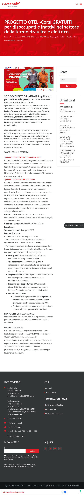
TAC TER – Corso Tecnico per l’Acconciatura (66, 118)
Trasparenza (50, 392)
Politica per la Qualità (54, 405)
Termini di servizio (20, 466)
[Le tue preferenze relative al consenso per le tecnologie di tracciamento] (80, 491)
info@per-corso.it (15, 423)
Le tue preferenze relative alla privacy (44, 492)
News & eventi (15, 37)
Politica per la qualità (54, 413)
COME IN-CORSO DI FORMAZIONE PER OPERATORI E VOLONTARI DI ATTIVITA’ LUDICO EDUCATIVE (67, 156)
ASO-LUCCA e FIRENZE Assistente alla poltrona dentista (67, 128)
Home (6, 37)
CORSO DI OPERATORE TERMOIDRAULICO (23, 157)
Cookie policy (50, 409)
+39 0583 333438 (14, 418)
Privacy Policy (32, 456)
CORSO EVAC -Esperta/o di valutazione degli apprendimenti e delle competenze (67, 141)
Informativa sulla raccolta (13, 492)
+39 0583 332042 (14, 427)
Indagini (48, 388)
